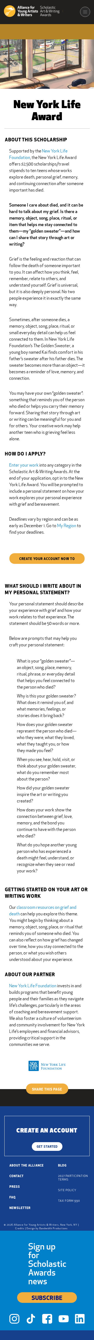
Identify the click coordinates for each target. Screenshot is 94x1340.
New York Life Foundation (32, 986)
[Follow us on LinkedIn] (80, 1320)
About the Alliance (26, 1165)
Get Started (47, 1146)
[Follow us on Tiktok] (31, 1320)
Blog (62, 1165)
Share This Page (47, 1089)
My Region (66, 526)
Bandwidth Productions (53, 1228)
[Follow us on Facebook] (47, 1320)
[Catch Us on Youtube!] (64, 1320)
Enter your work (24, 465)
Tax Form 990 (69, 1201)
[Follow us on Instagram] (14, 1320)
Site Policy (67, 1190)
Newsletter (20, 1208)
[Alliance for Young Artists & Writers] (33, 11)
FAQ (12, 1197)
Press (14, 1186)
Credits (19, 1228)
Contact (16, 1176)
